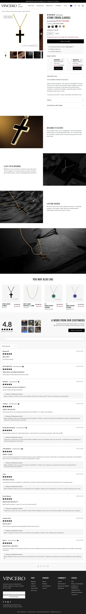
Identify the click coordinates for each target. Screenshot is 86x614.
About (44, 581)
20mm (57, 33)
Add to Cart (65, 41)
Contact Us (74, 594)
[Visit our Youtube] (8, 602)
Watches (33, 581)
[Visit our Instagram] (5, 602)
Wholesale (61, 588)
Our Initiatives (46, 586)
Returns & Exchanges (77, 583)
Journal (44, 588)
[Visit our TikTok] (10, 602)
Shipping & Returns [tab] (55, 105)
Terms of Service (21, 611)
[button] (51, 15)
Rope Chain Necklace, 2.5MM (59, 61)
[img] (7, 354)
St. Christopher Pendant (49, 305)
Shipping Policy (75, 590)
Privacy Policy (31, 611)
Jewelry (33, 583)
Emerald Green (49, 309)
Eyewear (33, 586)
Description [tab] (52, 76)
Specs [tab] (49, 100)
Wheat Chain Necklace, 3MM (78, 61)
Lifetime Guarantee (76, 592)
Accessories (34, 588)
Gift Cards (34, 590)
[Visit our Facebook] (3, 602)
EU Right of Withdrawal (74, 587)
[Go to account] (79, 5)
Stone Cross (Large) (6, 304)
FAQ (72, 581)
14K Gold (56, 63)
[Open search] (75, 5)
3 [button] (43, 566)
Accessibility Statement (43, 611)
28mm (50, 33)
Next (39, 55)
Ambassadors (62, 583)
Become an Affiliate (63, 586)
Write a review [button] (76, 330)
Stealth (4, 307)
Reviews (44, 583)
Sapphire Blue (70, 309)
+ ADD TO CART (58, 68)
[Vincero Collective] (9, 5)
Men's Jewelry (6, 11)
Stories (60, 581)
